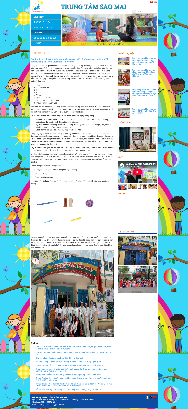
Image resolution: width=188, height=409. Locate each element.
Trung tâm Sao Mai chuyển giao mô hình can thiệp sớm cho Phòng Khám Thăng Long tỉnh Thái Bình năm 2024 (73, 379)
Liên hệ (37, 43)
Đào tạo (38, 32)
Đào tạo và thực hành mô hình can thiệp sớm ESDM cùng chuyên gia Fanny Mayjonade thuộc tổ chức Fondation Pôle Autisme (74, 347)
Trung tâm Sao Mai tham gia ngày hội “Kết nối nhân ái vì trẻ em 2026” (144, 111)
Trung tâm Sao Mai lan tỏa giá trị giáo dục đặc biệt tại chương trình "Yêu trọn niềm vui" (144, 73)
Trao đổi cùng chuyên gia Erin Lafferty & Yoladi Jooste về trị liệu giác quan (68, 361)
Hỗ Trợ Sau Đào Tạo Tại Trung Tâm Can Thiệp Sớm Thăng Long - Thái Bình (68, 389)
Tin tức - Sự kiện (126, 53)
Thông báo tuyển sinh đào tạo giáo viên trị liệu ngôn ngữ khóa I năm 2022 (68, 374)
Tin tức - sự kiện (42, 22)
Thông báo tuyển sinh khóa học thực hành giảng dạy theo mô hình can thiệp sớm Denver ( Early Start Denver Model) (72, 370)
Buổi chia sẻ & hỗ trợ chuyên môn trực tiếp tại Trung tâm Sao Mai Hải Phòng (69, 365)
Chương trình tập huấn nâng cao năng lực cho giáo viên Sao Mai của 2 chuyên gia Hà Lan (73, 353)
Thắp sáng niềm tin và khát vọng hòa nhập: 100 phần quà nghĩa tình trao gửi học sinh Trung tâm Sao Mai (144, 92)
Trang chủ (37, 52)
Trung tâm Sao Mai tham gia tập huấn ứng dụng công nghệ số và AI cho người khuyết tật (144, 61)
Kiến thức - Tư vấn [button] (43, 27)
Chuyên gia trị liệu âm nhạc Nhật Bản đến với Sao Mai (59, 358)
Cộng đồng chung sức (45, 38)
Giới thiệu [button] (39, 17)
